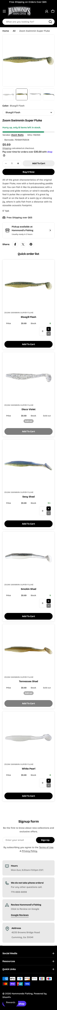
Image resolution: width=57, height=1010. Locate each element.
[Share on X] (23, 244)
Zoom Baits (17, 135)
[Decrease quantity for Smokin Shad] (49, 606)
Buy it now (29, 172)
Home (5, 31)
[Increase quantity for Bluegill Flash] (49, 329)
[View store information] (50, 230)
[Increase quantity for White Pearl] (49, 781)
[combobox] (28, 22)
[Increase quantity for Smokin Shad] (49, 601)
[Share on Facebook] (15, 244)
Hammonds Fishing (22, 993)
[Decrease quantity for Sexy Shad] (49, 513)
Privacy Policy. (30, 851)
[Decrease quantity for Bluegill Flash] (49, 333)
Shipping (6, 148)
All (14, 31)
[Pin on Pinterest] (31, 244)
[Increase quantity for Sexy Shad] (49, 508)
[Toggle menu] (4, 11)
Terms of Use (46, 847)
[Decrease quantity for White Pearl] (49, 785)
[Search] (50, 22)
